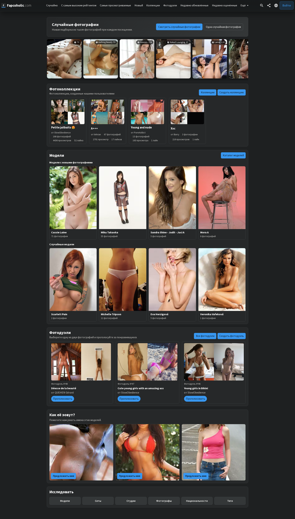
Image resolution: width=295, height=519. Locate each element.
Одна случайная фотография (223, 26)
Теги (230, 500)
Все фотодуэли (205, 336)
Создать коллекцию (231, 92)
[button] (276, 5)
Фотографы (164, 500)
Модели (65, 500)
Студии (131, 500)
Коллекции (207, 92)
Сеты (98, 500)
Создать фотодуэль (231, 336)
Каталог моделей (233, 155)
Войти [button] (286, 5)
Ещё (243, 5)
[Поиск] (261, 5)
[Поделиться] (268, 5)
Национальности (197, 500)
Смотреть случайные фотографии (179, 26)
